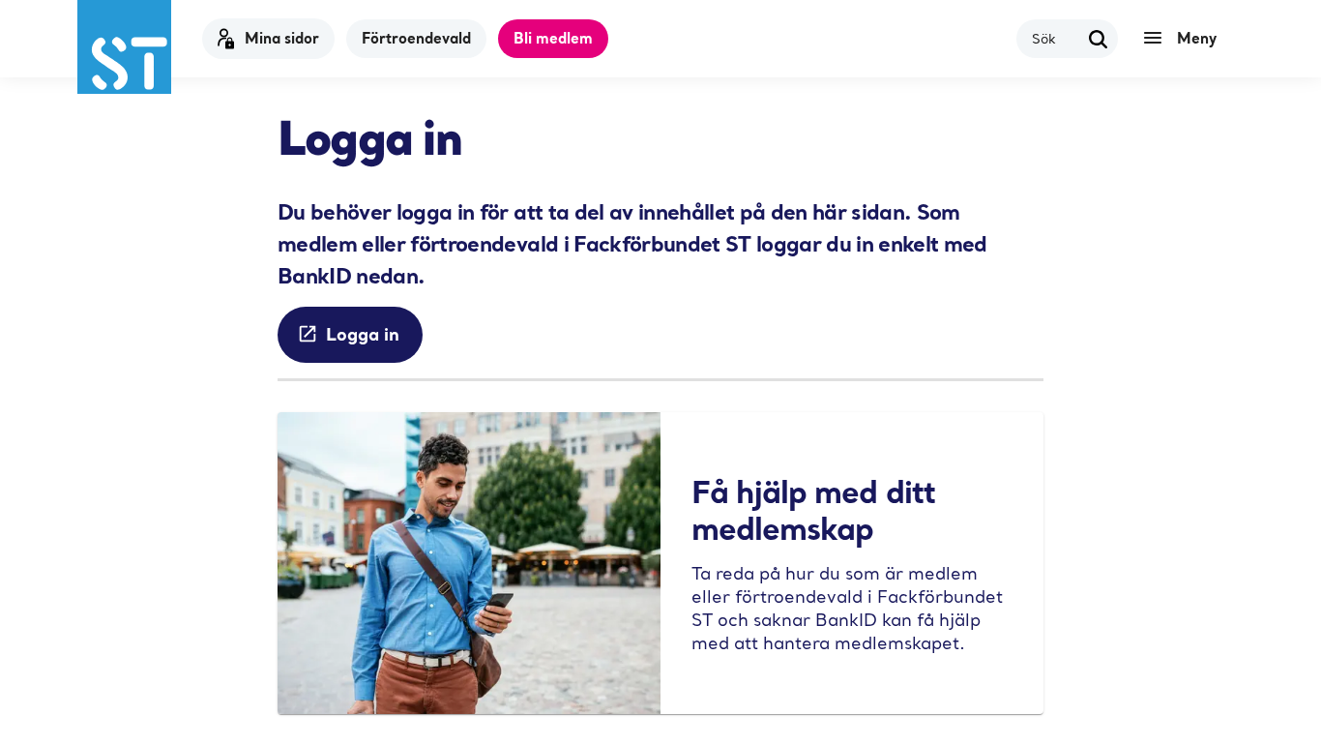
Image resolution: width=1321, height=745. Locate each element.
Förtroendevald (416, 37)
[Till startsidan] (124, 47)
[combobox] (1055, 38)
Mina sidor (282, 37)
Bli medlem (553, 37)
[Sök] (1098, 38)
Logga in (362, 333)
